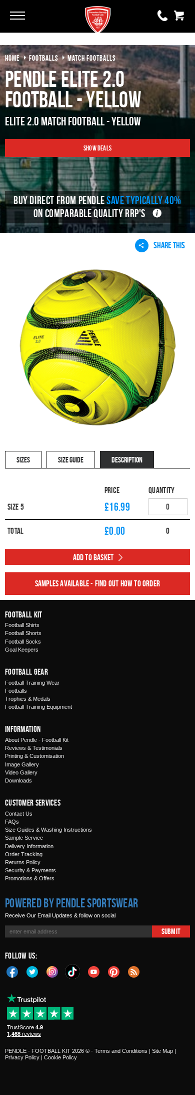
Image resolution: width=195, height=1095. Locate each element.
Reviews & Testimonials (33, 748)
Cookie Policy (60, 1057)
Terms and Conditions (121, 1051)
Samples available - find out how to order (97, 583)
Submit (171, 931)
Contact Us (18, 814)
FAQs (12, 822)
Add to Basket (93, 557)
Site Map (162, 1051)
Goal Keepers (21, 650)
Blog (134, 971)
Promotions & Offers (29, 878)
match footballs (92, 58)
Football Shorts (23, 633)
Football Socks (23, 642)
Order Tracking (23, 854)
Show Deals (98, 147)
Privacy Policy (22, 1057)
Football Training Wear (32, 683)
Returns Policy (22, 862)
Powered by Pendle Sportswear (71, 902)
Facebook (12, 971)
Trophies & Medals (27, 699)
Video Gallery (21, 772)
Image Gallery (22, 764)
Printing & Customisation (34, 756)
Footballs (16, 691)
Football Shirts (22, 625)
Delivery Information (29, 846)
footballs (43, 58)
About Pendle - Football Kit (36, 740)
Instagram (52, 971)
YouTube (94, 971)
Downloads (18, 780)
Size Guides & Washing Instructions (48, 830)
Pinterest (114, 971)
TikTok (73, 971)
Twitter (32, 971)
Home (12, 58)
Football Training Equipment (38, 707)
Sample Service (24, 838)
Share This (169, 245)
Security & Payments (30, 870)
